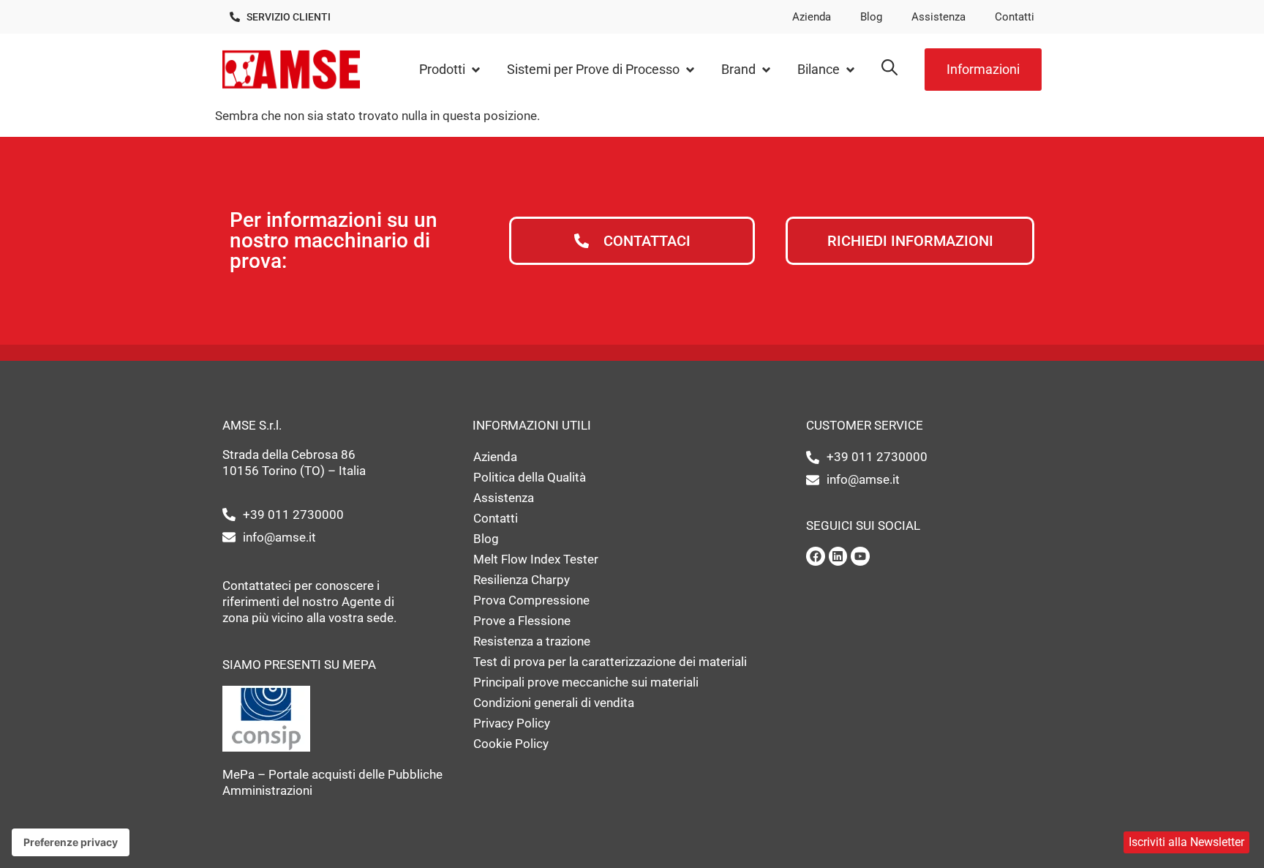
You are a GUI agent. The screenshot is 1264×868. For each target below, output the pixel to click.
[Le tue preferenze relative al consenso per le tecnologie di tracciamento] (70, 842)
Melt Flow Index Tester (535, 559)
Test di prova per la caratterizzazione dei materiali (610, 661)
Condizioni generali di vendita (553, 702)
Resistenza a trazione (531, 641)
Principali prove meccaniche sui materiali (586, 682)
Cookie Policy (511, 743)
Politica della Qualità (529, 477)
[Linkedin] (838, 556)
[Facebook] (815, 556)
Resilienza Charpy (521, 579)
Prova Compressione (531, 600)
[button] (450, 70)
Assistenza (938, 16)
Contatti (1014, 16)
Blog (871, 16)
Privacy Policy (511, 723)
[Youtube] (860, 556)
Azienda (811, 16)
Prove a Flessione (522, 620)
